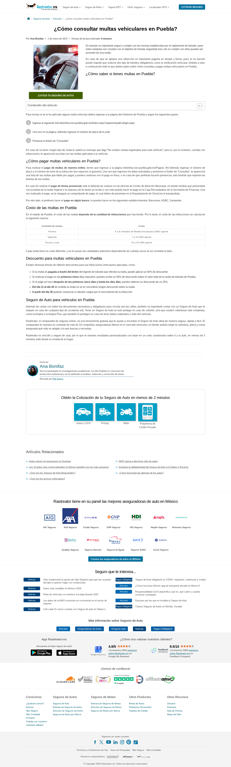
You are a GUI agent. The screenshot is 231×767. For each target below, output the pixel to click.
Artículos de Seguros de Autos (68, 710)
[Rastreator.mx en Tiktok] (135, 742)
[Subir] (225, 761)
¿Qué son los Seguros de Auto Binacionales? (52, 473)
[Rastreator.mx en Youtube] (108, 742)
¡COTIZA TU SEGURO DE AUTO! (56, 95)
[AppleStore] (67, 653)
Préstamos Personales (140, 707)
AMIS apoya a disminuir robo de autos (138, 461)
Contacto (30, 718)
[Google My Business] (98, 650)
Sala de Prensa (174, 710)
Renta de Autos (136, 703)
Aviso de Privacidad (120, 750)
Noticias (139, 629)
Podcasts (171, 707)
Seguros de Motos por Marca (105, 710)
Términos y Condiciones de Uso (92, 750)
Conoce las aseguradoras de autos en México (115, 559)
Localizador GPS (158, 7)
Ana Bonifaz (52, 366)
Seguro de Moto (93, 7)
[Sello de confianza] (85, 679)
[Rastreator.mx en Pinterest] (128, 742)
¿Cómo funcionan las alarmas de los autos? (141, 473)
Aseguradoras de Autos (89, 629)
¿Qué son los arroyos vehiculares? (47, 478)
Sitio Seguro (32, 710)
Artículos (63, 629)
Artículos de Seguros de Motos (106, 707)
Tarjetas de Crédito (138, 710)
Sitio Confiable (33, 714)
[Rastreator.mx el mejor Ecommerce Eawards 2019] (103, 679)
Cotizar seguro (192, 7)
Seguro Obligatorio (162, 629)
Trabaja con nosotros (36, 721)
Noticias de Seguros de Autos (67, 707)
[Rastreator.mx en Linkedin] (115, 742)
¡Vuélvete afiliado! (35, 725)
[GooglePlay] (41, 652)
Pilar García (57, 379)
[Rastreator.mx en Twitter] (101, 742)
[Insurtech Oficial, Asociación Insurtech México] (139, 679)
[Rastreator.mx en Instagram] (122, 742)
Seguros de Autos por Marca (67, 714)
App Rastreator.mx (54, 639)
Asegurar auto (118, 629)
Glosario (171, 703)
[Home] (28, 18)
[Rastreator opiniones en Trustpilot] (123, 679)
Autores (30, 707)
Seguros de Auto (61, 703)
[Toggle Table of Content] (198, 105)
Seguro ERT (114, 7)
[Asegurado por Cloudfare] (66, 679)
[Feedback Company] (159, 650)
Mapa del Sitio (174, 714)
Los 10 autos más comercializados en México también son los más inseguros (69, 467)
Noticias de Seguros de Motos (106, 703)
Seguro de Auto (70, 7)
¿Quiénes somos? (35, 703)
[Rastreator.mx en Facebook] (95, 742)
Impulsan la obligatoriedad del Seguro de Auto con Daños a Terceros (153, 467)
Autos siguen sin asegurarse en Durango (50, 461)
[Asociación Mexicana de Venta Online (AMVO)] (160, 679)
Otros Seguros (135, 7)
